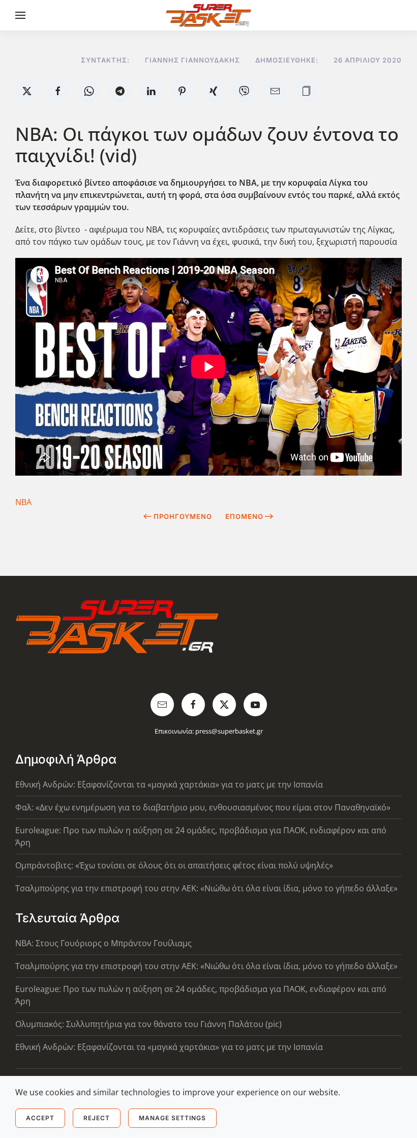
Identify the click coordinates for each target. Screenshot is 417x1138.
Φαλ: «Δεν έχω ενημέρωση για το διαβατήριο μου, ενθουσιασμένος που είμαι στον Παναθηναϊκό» (203, 807)
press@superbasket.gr (229, 731)
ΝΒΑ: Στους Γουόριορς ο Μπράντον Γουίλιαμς (103, 943)
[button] (20, 15)
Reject (96, 1118)
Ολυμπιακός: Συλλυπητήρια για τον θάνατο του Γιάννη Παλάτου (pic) (148, 1024)
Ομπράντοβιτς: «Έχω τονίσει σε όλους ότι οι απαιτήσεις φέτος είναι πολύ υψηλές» (174, 865)
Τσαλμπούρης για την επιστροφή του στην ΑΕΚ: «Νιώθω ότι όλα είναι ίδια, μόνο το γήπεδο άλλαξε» (206, 888)
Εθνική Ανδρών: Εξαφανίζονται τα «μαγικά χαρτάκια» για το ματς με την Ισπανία (169, 784)
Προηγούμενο (183, 516)
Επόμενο (244, 516)
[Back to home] (208, 15)
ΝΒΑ (23, 502)
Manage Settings (172, 1118)
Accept (40, 1118)
